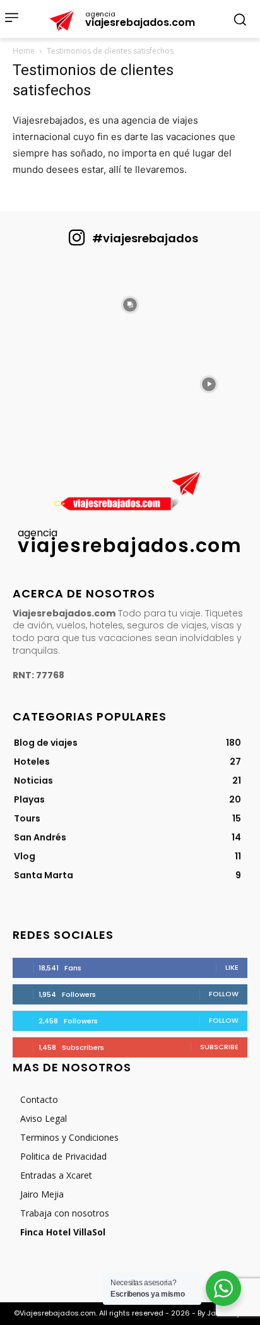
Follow (224, 994)
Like (232, 967)
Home (24, 50)
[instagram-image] (51, 304)
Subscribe (219, 1047)
